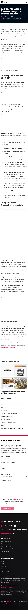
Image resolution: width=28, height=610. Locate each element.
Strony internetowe (6, 541)
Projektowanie (17, 18)
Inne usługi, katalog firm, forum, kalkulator (12, 428)
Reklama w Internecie (7, 408)
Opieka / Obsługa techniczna (9, 413)
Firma (8, 18)
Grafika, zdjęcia (5, 411)
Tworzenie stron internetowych (9, 402)
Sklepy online (4, 544)
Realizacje (3, 566)
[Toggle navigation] (26, 2)
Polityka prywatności (6, 571)
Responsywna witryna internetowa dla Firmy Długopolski (13, 392)
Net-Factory (10, 601)
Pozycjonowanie (5, 419)
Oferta (2, 564)
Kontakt (3, 574)
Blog (3, 18)
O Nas (2, 561)
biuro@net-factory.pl (9, 347)
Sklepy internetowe (6, 405)
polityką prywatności (18, 499)
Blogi (2, 425)
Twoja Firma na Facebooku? (8, 422)
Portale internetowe (6, 416)
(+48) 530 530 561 (10, 526)
